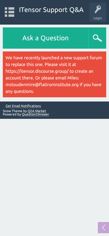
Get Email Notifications (23, 106)
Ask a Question (45, 38)
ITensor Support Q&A (51, 9)
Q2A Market (37, 111)
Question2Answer (35, 114)
